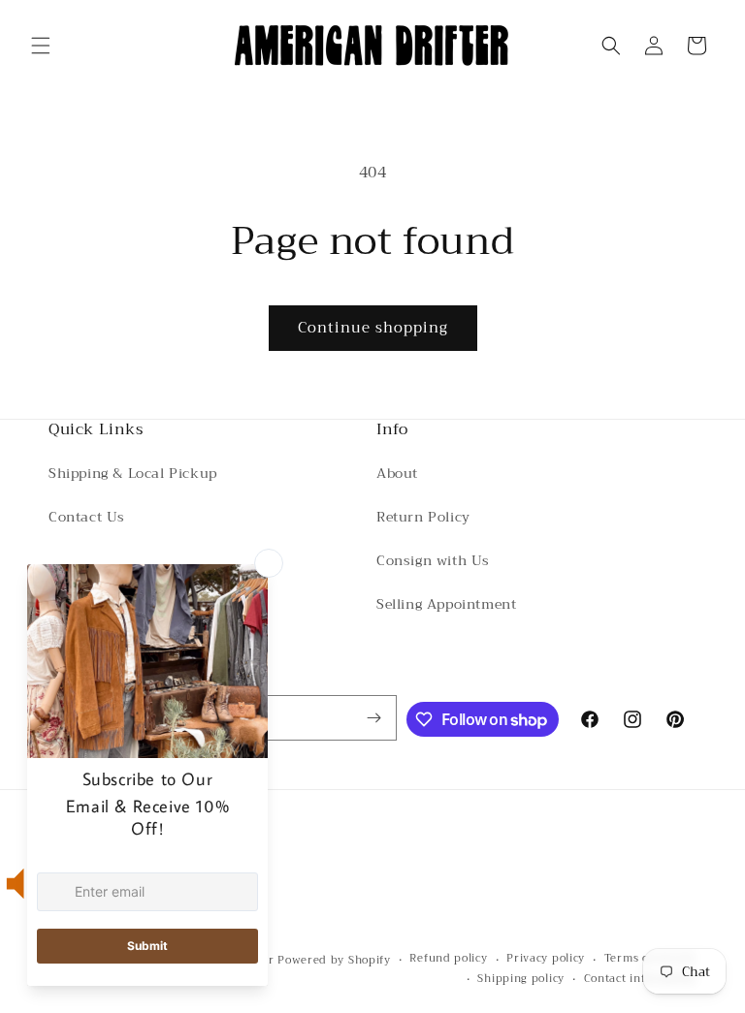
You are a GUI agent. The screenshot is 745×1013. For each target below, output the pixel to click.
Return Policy (423, 516)
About (397, 473)
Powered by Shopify (334, 960)
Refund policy (448, 958)
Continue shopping (373, 327)
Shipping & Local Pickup (133, 473)
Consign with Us (433, 560)
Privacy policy (545, 958)
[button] (40, 45)
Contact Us (87, 516)
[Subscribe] (374, 718)
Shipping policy (521, 979)
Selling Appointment (446, 604)
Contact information (640, 979)
